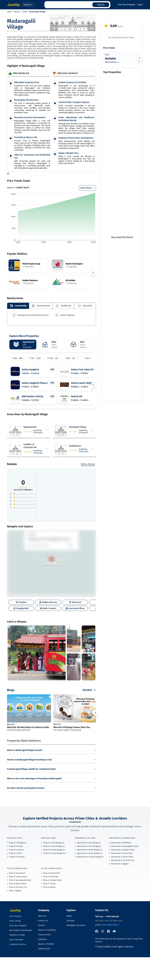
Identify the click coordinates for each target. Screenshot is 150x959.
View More (87, 690)
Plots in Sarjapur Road (18, 877)
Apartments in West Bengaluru (89, 846)
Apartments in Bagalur (120, 864)
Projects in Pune (15, 853)
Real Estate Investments (20, 930)
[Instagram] (102, 931)
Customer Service (17, 944)
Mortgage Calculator (76, 925)
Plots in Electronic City (18, 887)
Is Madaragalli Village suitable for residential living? (31, 769)
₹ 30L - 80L (17, 358)
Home (9, 12)
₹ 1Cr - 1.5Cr (35, 358)
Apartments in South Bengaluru (89, 853)
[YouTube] (114, 931)
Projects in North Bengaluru (54, 850)
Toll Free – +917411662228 (107, 916)
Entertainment (43, 305)
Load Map (51, 562)
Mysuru (17, 12)
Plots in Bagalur (15, 891)
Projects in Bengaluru (17, 843)
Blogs (69, 916)
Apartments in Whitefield (121, 843)
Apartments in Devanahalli (122, 853)
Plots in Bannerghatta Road (20, 880)
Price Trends (15, 921)
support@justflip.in (110, 925)
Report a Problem (46, 944)
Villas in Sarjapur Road (52, 880)
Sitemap (70, 920)
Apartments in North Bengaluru (89, 850)
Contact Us (43, 920)
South (24, 12)
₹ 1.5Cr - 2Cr (52, 358)
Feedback (42, 939)
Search (100, 4)
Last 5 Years (86, 188)
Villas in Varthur (49, 884)
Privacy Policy (44, 934)
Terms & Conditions (47, 930)
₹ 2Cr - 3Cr (70, 358)
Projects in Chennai (17, 857)
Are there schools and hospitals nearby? (26, 788)
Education (87, 305)
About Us (42, 916)
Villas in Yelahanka (50, 877)
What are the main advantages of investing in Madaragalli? (34, 778)
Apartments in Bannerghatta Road (124, 846)
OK (70, 545)
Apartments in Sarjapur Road (122, 850)
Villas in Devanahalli (51, 873)
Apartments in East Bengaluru (89, 843)
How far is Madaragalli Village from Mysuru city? (29, 759)
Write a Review (88, 464)
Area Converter (16, 939)
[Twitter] (108, 931)
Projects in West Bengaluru (54, 846)
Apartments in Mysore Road (122, 857)
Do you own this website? (38, 545)
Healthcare (66, 305)
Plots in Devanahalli (17, 873)
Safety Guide (44, 948)
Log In (140, 4)
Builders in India (17, 935)
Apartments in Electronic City (122, 860)
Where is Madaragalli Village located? (24, 750)
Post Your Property (126, 4)
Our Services (15, 916)
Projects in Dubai (16, 846)
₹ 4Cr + (88, 358)
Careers (41, 925)
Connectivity (21, 305)
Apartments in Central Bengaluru (90, 857)
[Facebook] (96, 931)
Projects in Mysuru (16, 850)
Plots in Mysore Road (17, 884)
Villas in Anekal (49, 887)
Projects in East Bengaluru (53, 843)
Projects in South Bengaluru (54, 853)
